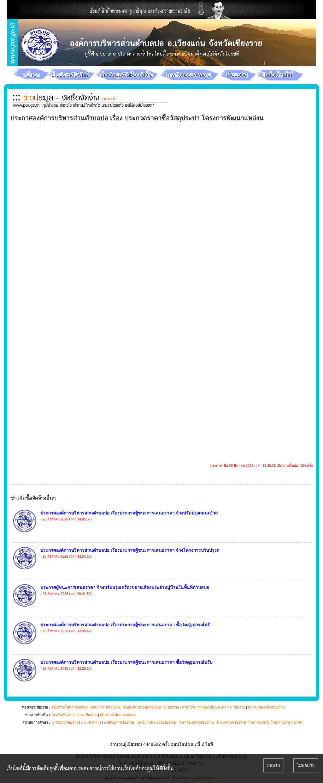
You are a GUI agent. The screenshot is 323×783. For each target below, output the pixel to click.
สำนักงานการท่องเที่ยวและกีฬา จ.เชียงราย (213, 707)
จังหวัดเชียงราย (63, 715)
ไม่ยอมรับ (305, 765)
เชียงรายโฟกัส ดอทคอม (70, 707)
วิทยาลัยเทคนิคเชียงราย (196, 722)
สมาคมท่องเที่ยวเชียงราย (266, 707)
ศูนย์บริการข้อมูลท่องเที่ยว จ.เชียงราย (151, 707)
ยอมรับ (273, 765)
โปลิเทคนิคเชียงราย (231, 722)
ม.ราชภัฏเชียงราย (65, 722)
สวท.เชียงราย (87, 715)
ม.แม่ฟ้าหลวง (91, 722)
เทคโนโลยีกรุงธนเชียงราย (156, 722)
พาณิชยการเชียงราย (119, 722)
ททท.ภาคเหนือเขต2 (105, 707)
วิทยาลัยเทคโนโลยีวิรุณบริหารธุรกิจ (275, 722)
